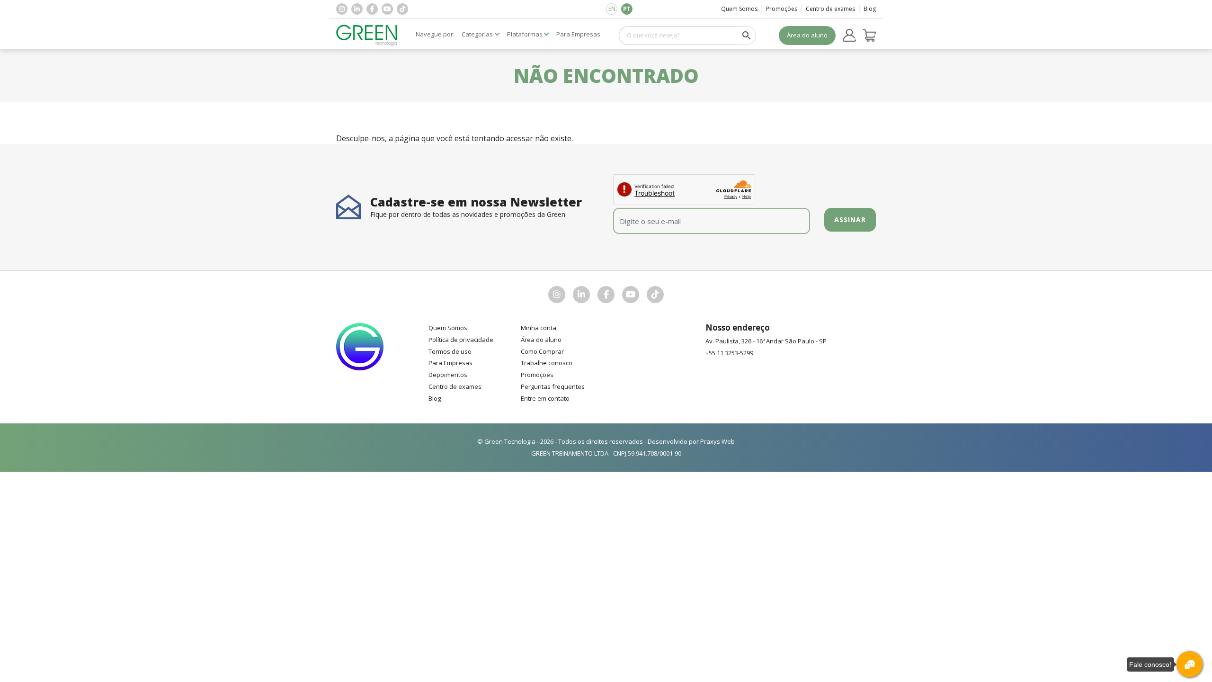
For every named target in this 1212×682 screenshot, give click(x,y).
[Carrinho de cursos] (869, 35)
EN (611, 9)
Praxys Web (717, 441)
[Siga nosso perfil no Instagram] (342, 9)
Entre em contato (545, 398)
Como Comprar (542, 351)
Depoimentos (447, 374)
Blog (870, 9)
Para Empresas (450, 363)
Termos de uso (450, 351)
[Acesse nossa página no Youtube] (387, 9)
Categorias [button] (477, 34)
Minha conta (538, 327)
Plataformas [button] (525, 34)
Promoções (781, 9)
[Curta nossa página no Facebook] (372, 9)
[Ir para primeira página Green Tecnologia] (367, 35)
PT (627, 9)
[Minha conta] (849, 35)
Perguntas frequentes (553, 386)
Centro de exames (830, 9)
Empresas (578, 34)
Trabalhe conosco (546, 363)
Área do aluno (807, 35)
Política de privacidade (460, 339)
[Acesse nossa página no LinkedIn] (357, 9)
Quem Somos (739, 9)
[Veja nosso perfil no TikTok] (402, 9)
